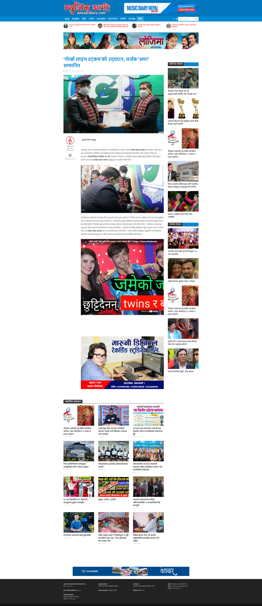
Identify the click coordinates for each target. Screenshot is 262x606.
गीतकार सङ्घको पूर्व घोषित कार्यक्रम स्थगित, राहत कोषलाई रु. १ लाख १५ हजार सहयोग (77, 431)
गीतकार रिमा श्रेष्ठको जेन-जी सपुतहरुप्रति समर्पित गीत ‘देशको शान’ (182, 92)
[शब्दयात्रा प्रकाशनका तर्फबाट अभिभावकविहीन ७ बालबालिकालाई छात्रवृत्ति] (148, 486)
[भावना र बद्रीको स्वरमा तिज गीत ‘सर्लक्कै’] (183, 201)
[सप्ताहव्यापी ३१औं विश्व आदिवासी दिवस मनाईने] (113, 451)
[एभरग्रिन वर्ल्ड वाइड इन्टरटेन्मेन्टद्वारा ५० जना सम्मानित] (183, 238)
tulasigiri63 (71, 150)
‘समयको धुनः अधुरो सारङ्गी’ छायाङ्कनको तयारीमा (80, 26)
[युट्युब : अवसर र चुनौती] (113, 486)
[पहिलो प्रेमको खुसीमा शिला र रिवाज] (183, 268)
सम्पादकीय (75, 18)
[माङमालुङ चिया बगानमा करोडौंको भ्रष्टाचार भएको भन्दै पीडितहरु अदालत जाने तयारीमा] (113, 415)
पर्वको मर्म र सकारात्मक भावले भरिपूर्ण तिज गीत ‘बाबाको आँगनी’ (182, 343)
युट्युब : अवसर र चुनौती (107, 499)
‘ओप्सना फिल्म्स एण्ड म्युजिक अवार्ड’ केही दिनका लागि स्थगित (183, 123)
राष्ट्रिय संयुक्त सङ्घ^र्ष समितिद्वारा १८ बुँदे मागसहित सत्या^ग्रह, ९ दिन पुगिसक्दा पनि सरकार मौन (113, 538)
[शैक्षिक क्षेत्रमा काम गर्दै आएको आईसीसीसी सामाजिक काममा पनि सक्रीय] (148, 522)
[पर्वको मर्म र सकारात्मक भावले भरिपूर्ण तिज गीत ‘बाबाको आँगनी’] (183, 328)
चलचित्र (91, 18)
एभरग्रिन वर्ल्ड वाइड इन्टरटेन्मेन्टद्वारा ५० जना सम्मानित (182, 253)
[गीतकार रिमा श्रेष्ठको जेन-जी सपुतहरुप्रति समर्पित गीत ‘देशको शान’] (183, 78)
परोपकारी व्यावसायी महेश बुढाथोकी (77, 535)
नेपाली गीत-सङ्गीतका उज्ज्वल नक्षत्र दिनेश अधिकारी (115, 26)
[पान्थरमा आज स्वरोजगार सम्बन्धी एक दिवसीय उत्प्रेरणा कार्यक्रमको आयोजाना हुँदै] (148, 415)
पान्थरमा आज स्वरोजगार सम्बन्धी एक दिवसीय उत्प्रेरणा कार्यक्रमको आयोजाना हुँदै (148, 431)
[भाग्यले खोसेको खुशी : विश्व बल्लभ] (183, 358)
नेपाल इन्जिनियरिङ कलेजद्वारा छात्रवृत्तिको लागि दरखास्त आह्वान (75, 465)
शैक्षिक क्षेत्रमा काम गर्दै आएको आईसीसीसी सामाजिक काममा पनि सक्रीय (146, 538)
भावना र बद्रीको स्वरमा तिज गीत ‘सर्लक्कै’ (180, 216)
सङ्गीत (84, 18)
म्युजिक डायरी (68, 71)
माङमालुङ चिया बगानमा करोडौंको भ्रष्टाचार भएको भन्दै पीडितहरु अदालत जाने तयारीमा (112, 431)
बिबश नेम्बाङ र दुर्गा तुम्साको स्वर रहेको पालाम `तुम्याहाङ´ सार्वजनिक (183, 26)
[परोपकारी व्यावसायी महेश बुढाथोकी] (78, 522)
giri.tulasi (70, 148)
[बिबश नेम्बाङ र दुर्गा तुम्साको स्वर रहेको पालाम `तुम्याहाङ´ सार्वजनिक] (168, 26)
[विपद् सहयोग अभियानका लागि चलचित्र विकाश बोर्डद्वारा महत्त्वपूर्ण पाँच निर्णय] (183, 171)
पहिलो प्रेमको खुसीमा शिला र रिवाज (181, 281)
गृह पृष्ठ (67, 18)
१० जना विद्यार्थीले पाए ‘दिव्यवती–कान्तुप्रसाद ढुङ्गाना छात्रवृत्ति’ (75, 501)
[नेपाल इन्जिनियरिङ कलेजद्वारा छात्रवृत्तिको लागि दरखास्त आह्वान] (78, 451)
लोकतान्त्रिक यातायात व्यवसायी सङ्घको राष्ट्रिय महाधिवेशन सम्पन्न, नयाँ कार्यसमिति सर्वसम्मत (147, 467)
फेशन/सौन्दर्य (112, 18)
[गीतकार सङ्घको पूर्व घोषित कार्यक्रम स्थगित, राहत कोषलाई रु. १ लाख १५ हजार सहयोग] (78, 415)
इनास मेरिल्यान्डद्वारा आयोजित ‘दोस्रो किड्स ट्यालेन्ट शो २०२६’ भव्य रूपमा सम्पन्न (150, 26)
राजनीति (123, 18)
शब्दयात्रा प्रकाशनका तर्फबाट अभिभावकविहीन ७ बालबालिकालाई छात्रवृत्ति (146, 502)
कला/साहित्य (101, 18)
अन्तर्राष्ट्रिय (131, 18)
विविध (140, 18)
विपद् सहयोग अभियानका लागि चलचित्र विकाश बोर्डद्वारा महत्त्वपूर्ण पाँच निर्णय (183, 186)
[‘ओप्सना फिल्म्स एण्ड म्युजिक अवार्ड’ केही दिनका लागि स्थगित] (183, 108)
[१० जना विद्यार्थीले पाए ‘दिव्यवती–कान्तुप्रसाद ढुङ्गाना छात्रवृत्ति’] (78, 486)
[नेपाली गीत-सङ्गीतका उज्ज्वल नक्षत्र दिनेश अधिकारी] (100, 26)
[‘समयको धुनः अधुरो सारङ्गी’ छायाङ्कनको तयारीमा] (65, 26)
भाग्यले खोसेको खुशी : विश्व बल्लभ (181, 371)
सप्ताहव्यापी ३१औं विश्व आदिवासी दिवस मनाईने (113, 465)
